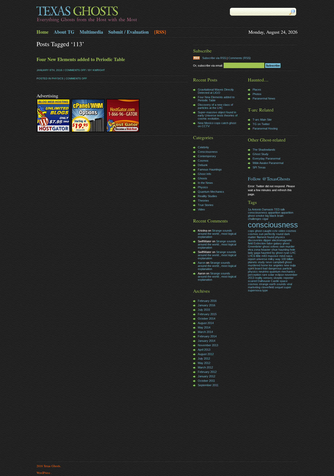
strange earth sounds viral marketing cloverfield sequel (270, 286)
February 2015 (207, 314)
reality (259, 277)
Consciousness (208, 151)
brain (280, 215)
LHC (293, 252)
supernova (254, 290)
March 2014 (205, 331)
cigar (265, 218)
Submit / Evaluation (128, 31)
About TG (64, 31)
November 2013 (208, 345)
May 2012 (204, 363)
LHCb (251, 255)
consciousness (273, 224)
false (270, 243)
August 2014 (206, 323)
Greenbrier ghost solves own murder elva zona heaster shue (271, 248)
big (267, 215)
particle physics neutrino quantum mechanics (271, 270)
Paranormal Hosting (265, 128)
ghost (286, 243)
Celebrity (203, 147)
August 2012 (206, 354)
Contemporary (207, 156)
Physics (57, 78)
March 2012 (205, 367)
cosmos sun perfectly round (265, 234)
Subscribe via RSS (214, 58)
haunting (283, 249)
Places (257, 89)
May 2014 (204, 327)
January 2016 (206, 305)
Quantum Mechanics (211, 191)
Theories (203, 200)
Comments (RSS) (239, 58)
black (273, 215)
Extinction (260, 243)
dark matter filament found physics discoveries (269, 237)
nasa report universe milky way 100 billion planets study (271, 259)
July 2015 (204, 309)
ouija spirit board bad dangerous (272, 267)
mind (282, 255)
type (265, 290)
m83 (264, 255)
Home (43, 31)
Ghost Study (261, 154)
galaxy (277, 243)
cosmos (291, 230)
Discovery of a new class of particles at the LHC (215, 106)
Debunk (203, 165)
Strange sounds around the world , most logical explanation (217, 233)
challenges (254, 218)
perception (254, 274)
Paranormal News (264, 98)
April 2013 (204, 349)
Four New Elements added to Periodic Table (81, 59)
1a (249, 209)
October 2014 (206, 318)
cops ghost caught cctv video (266, 230)
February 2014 (207, 336)
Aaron (201, 262)
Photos (257, 94)
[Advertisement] (208, 424)
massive (273, 255)
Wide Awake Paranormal (268, 162)
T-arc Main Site (262, 119)
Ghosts (202, 178)
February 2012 (207, 371)
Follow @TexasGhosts (269, 178)
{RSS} (160, 31)
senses (268, 277)
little (258, 255)
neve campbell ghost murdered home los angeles (270, 264)
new (286, 265)
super (287, 287)
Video (201, 209)
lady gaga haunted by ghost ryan (268, 252)
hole (292, 249)
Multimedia (91, 31)
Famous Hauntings (210, 169)
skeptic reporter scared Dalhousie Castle (271, 279)
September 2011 (208, 385)
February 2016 (207, 300)
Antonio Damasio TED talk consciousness (266, 211)
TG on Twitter (261, 124)
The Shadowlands (264, 149)
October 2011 (206, 380)
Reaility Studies (207, 196)
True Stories (205, 205)
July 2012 (204, 358)
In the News (205, 182)
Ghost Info (204, 173)
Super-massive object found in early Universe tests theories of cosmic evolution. (217, 115)
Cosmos (203, 160)
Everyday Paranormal (266, 158)
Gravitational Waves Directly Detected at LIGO (216, 91)
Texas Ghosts (102, 14)
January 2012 (206, 376)
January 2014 (206, 340)
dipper (267, 240)
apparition (274, 212)
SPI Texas (259, 167)
